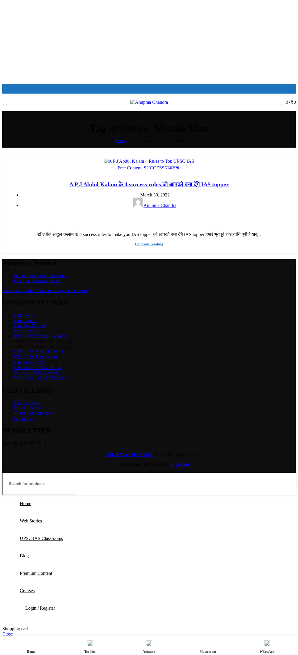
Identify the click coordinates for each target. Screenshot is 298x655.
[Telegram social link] (162, 218)
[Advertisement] (149, 43)
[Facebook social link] (141, 88)
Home (120, 140)
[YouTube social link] (156, 88)
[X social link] (142, 218)
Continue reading (149, 244)
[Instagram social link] (149, 88)
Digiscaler (180, 464)
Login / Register (40, 608)
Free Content (129, 167)
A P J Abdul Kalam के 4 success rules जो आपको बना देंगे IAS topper (149, 184)
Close (7, 633)
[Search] (289, 484)
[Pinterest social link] (149, 218)
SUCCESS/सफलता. (162, 167)
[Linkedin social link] (155, 218)
